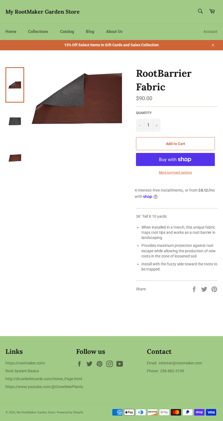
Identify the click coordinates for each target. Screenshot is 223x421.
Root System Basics (22, 371)
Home (10, 31)
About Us (114, 31)
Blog (90, 31)
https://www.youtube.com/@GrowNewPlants (44, 387)
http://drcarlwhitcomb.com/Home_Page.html (43, 379)
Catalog (67, 31)
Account (210, 31)
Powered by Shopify (70, 412)
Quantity (143, 113)
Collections (38, 31)
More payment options (175, 172)
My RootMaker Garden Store (42, 11)
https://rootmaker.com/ (25, 363)
